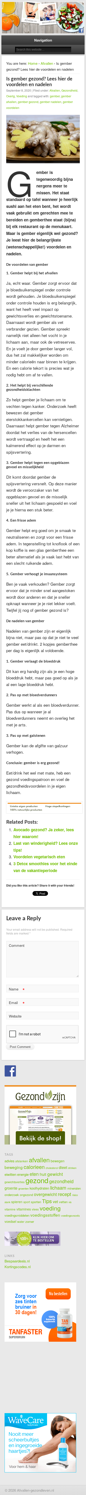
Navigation (43, 40)
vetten (63, 1202)
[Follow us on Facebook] (10, 1071)
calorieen (34, 1166)
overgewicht (45, 1194)
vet (55, 1201)
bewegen (57, 1161)
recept (64, 1194)
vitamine (10, 1209)
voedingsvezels (70, 1215)
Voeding (21, 96)
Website (15, 1016)
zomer (29, 1221)
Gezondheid (69, 90)
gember (55, 96)
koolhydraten (39, 1188)
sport (26, 1202)
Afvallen (47, 63)
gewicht (55, 1174)
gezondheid (61, 1181)
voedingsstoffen (45, 1215)
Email (16, 1003)
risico (75, 1195)
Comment (16, 945)
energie (23, 1174)
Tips (47, 1201)
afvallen (39, 1159)
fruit (43, 1174)
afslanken (21, 1161)
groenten (23, 1188)
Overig (10, 96)
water (20, 1221)
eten (34, 1173)
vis (70, 1202)
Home (33, 63)
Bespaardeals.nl (17, 1260)
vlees (35, 1209)
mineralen (74, 1188)
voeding (50, 1208)
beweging (14, 1167)
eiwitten (10, 1174)
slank (7, 1202)
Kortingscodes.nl (18, 1266)
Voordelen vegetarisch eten (39, 857)
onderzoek (12, 1194)
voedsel (10, 1221)
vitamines (23, 1209)
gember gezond (28, 102)
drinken (72, 1168)
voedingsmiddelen (17, 1215)
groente (11, 1188)
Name (16, 989)
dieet (63, 1167)
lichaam (58, 1187)
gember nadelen (50, 102)
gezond (37, 1180)
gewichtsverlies (15, 1182)
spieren (16, 1201)
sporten (36, 1202)
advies (9, 1160)
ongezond (26, 1195)
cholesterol (52, 1168)
